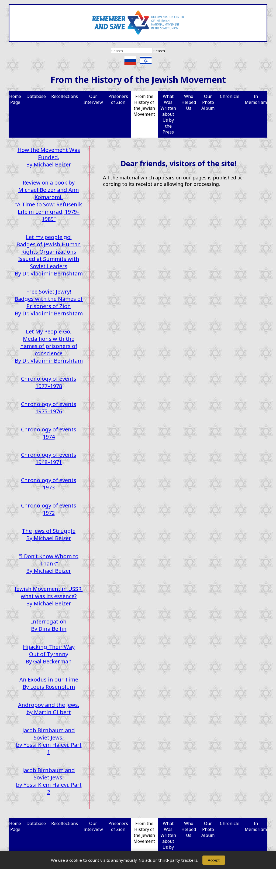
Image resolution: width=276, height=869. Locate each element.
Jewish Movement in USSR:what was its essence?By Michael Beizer (49, 596)
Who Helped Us (188, 102)
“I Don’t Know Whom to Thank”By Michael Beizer (48, 563)
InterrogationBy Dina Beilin (49, 625)
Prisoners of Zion (118, 99)
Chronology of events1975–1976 (48, 407)
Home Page (15, 99)
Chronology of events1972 (48, 509)
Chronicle (229, 96)
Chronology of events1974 (48, 433)
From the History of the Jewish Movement (144, 105)
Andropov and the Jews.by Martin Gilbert (48, 708)
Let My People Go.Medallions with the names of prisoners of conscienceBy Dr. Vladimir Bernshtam (49, 346)
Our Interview (93, 99)
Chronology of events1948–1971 (48, 458)
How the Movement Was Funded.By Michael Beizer (49, 157)
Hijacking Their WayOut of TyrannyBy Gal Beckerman (49, 654)
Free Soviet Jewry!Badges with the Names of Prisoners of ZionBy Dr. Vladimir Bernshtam (49, 302)
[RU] (131, 60)
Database (36, 96)
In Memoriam (256, 99)
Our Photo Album (208, 102)
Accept (214, 860)
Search (159, 50)
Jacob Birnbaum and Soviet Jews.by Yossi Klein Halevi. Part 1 (49, 741)
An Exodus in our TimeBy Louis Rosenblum (48, 683)
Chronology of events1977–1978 (48, 382)
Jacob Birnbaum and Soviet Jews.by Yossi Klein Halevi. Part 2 (49, 781)
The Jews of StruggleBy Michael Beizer (48, 534)
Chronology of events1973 (48, 483)
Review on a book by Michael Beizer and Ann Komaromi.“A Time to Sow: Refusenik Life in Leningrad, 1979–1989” (48, 201)
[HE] (145, 60)
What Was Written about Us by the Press (168, 114)
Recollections (64, 96)
